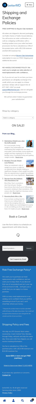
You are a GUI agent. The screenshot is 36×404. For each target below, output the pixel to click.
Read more (19, 157)
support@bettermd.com (10, 90)
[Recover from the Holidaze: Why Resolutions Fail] (30, 181)
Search (28, 248)
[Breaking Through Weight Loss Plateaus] (30, 163)
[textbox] (18, 117)
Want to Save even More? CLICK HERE (18, 365)
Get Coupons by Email (18, 259)
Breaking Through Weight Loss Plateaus (13, 162)
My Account (13, 400)
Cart (30, 398)
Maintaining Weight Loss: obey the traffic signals (14, 142)
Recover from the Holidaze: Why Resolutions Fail (13, 179)
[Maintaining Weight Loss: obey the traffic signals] (30, 143)
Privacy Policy (7, 393)
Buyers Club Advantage (24, 55)
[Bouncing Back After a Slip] (30, 199)
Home (4, 400)
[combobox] (18, 117)
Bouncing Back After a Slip (13, 196)
